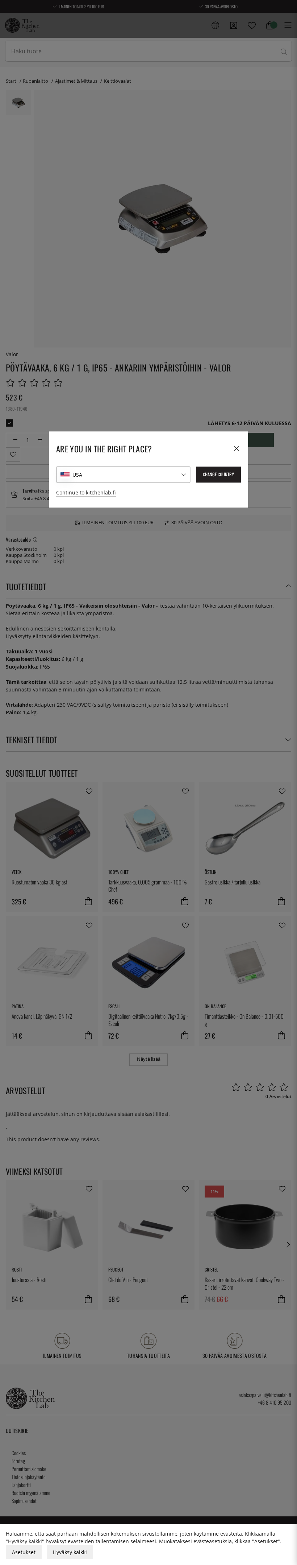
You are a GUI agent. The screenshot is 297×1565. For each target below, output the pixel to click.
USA (77, 474)
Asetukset (23, 1552)
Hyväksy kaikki (70, 1552)
